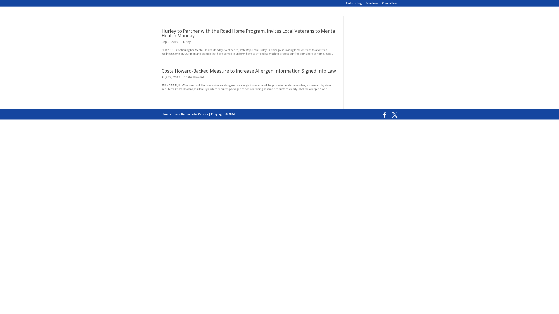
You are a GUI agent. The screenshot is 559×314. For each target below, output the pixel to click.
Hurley (186, 42)
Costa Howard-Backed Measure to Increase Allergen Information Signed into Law (249, 71)
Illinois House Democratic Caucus (185, 114)
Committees (389, 3)
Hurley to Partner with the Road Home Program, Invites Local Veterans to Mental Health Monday (249, 33)
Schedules (372, 3)
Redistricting (354, 3)
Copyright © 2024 (223, 114)
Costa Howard (194, 77)
